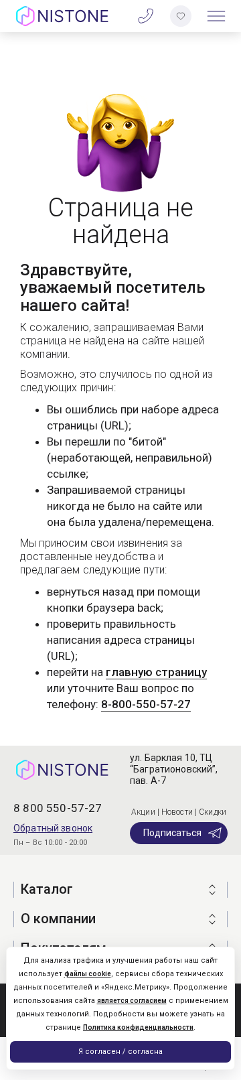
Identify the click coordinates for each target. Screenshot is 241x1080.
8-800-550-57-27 (146, 704)
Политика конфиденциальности (138, 1027)
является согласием (132, 1000)
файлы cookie (87, 973)
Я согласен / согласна (120, 1051)
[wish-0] (180, 16)
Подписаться (172, 832)
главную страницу (156, 672)
